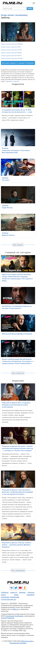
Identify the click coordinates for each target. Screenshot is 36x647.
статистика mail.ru (8, 599)
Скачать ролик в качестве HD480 (11, 52)
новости (13, 592)
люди (16, 595)
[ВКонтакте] (11, 587)
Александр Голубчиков (14, 616)
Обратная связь (27, 641)
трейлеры (5, 592)
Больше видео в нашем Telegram (18, 63)
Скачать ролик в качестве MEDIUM (12, 44)
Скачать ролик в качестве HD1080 (11, 58)
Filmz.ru (15, 609)
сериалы (30, 592)
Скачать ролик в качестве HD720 (11, 55)
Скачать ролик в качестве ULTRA (11, 50)
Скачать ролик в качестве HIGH (11, 47)
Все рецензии (18, 571)
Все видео (18, 245)
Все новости (18, 373)
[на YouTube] (20, 587)
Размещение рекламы (18, 643)
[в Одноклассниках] (24, 587)
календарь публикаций (10, 597)
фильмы (22, 592)
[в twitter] (16, 587)
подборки (30, 595)
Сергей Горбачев (7, 618)
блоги (3, 595)
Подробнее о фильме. (12, 81)
